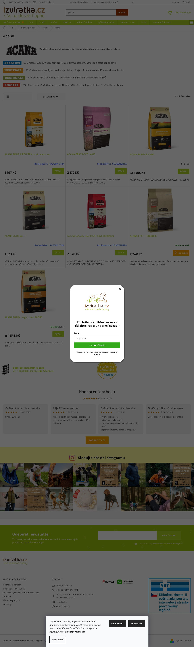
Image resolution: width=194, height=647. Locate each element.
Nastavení (57, 639)
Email (77, 333)
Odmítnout (117, 623)
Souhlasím (136, 623)
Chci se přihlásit (97, 345)
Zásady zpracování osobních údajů (104, 353)
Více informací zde (75, 631)
